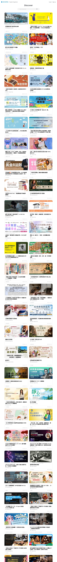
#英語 (31, 427)
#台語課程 (7, 135)
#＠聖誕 (31, 365)
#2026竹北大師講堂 (9, 532)
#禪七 (7, 365)
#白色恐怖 (7, 114)
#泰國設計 (7, 260)
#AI (6, 302)
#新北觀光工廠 (8, 52)
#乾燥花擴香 (32, 511)
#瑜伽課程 (32, 302)
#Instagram (32, 448)
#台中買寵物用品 (9, 448)
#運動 (31, 219)
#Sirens (7, 219)
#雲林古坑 (7, 427)
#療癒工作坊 (8, 156)
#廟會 (31, 73)
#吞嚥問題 (7, 323)
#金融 (7, 490)
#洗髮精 (7, 552)
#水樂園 (31, 114)
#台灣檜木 (32, 469)
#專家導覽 (32, 260)
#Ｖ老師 (31, 177)
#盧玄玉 (31, 240)
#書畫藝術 (7, 281)
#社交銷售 (7, 177)
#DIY (31, 552)
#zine (31, 31)
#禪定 (31, 406)
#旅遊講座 (7, 386)
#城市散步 (32, 344)
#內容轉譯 (7, 73)
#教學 (31, 198)
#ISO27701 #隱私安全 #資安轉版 (36, 532)
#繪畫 (31, 156)
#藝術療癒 (32, 52)
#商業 (31, 386)
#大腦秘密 (7, 406)
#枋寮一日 (7, 31)
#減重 (31, 490)
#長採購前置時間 (33, 135)
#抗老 (31, 323)
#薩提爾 (7, 198)
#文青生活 (7, 93)
